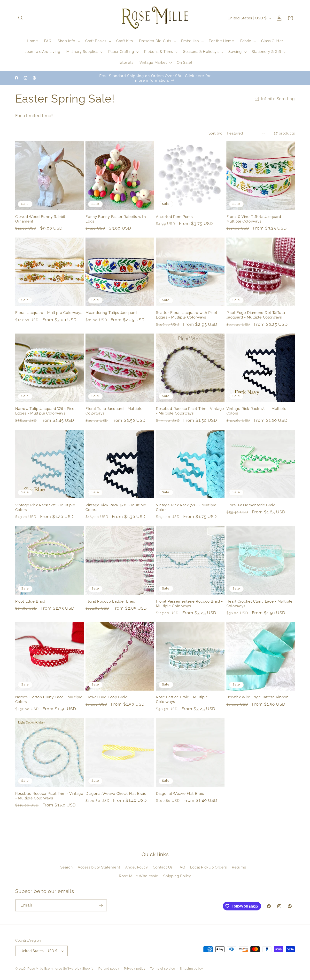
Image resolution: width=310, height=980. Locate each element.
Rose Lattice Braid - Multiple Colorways (182, 699)
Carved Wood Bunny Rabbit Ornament (40, 219)
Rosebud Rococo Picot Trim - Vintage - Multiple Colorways (190, 411)
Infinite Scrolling (278, 98)
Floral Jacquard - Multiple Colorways (48, 313)
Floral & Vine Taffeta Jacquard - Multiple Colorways (255, 219)
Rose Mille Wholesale (138, 876)
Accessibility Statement (99, 867)
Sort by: (215, 133)
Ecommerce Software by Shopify (69, 968)
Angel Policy (136, 867)
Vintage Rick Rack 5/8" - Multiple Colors (115, 507)
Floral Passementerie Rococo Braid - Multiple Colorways (189, 603)
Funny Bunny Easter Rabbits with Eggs (115, 219)
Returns (239, 867)
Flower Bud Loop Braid (106, 697)
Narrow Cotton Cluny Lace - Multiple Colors (49, 699)
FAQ (181, 867)
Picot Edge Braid (30, 601)
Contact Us (163, 867)
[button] (20, 18)
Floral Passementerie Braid (251, 505)
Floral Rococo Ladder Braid (110, 601)
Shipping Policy (177, 876)
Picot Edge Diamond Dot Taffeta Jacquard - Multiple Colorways (255, 315)
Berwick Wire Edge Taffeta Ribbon (257, 697)
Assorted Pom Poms (174, 217)
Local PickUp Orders (208, 867)
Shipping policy (191, 968)
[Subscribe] (100, 905)
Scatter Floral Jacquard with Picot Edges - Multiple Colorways (186, 315)
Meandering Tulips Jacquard (111, 313)
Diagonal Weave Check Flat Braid (115, 793)
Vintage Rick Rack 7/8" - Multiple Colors (186, 507)
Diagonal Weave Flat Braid (180, 793)
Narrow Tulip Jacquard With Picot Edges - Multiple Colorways (45, 411)
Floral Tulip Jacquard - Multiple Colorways (113, 411)
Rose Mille (35, 968)
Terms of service (162, 968)
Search (66, 867)
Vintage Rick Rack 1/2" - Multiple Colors (256, 411)
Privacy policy (134, 968)
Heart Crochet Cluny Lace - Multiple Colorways (259, 603)
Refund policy (108, 968)
